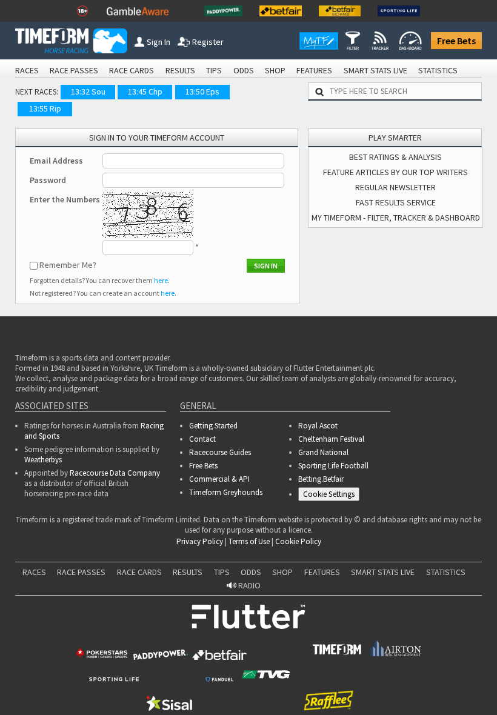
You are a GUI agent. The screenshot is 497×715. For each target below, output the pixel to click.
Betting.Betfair (321, 479)
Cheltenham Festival (331, 439)
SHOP (275, 70)
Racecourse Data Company (115, 473)
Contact (202, 439)
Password (48, 180)
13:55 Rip (45, 108)
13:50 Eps (202, 91)
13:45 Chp (145, 91)
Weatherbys (43, 459)
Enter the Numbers (65, 199)
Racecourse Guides (220, 452)
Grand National (323, 452)
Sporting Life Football (333, 466)
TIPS (214, 70)
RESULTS (180, 70)
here (161, 280)
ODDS (243, 70)
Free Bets (456, 41)
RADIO (248, 589)
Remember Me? (67, 264)
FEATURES (314, 70)
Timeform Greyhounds (225, 492)
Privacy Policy (199, 545)
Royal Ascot (318, 426)
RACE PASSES (74, 70)
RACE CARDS (131, 70)
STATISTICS (438, 70)
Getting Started (213, 426)
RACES (27, 70)
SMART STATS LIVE (375, 70)
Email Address (56, 160)
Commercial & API (219, 479)
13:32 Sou (88, 91)
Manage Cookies (332, 496)
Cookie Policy (298, 545)
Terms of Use (249, 545)
